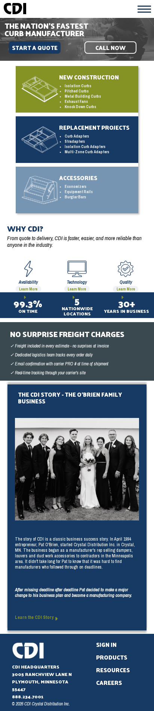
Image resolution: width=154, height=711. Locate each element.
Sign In (106, 644)
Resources (113, 670)
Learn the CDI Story (35, 617)
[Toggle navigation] (144, 9)
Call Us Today (110, 47)
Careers (109, 682)
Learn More (28, 289)
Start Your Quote (35, 47)
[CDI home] (77, 8)
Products (111, 657)
